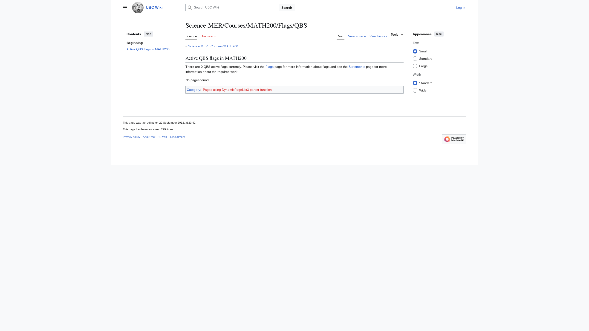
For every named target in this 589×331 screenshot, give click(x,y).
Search (286, 7)
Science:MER (198, 46)
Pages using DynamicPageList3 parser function (237, 89)
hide (148, 34)
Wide (423, 90)
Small (423, 51)
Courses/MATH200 (224, 46)
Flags (270, 66)
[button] (125, 7)
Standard (426, 58)
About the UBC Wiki (155, 137)
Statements (357, 66)
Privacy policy (131, 137)
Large (423, 66)
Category (193, 89)
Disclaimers (177, 137)
